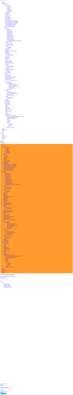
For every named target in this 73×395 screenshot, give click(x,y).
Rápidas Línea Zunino (10, 36)
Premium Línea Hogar (11, 87)
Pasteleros (6, 14)
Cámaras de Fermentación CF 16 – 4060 (10, 24)
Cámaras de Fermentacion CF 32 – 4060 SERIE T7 (11, 22)
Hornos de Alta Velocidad (8, 17)
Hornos (5, 4)
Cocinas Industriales (8, 104)
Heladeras (6, 96)
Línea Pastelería (9, 47)
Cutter (6, 112)
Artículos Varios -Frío (8, 101)
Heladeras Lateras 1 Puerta (10, 97)
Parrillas (8, 122)
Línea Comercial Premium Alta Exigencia (14, 86)
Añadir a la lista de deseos (3, 383)
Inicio (1, 276)
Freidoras (6, 105)
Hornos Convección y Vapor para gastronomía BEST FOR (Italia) (15, 116)
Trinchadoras (7, 49)
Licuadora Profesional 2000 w (11, 118)
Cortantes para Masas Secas (4, 387)
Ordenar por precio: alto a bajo (8, 287)
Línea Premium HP (9, 6)
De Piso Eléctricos (7, 5)
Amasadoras (7, 28)
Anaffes (6, 106)
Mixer (6, 110)
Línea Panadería (9, 46)
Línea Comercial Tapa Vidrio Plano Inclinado (12, 93)
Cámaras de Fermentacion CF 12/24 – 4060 (11, 23)
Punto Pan (3, 2)
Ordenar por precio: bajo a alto (8, 286)
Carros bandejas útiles (5, 276)
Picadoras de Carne (8, 114)
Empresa (3, 128)
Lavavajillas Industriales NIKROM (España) (12, 117)
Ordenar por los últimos (7, 285)
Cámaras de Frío (7, 100)
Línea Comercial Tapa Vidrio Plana (11, 92)
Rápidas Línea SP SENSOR (10, 35)
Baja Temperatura (9, 89)
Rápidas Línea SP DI (9, 31)
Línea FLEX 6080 (9, 9)
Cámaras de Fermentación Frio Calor (10, 25)
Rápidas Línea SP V (9, 34)
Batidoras (6, 42)
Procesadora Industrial (8, 111)
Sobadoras (6, 45)
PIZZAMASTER (9, 10)
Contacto (3, 131)
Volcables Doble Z (9, 41)
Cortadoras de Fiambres (8, 109)
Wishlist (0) (1, 140)
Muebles (3, 130)
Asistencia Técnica (4, 129)
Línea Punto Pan (7, 16)
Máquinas (5, 27)
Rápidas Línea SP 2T (9, 30)
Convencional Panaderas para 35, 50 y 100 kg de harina (14, 40)
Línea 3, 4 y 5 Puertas (11, 88)
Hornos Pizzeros (7, 103)
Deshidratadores (7, 18)
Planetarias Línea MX (10, 43)
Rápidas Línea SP (9, 29)
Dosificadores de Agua (10, 38)
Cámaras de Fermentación (7, 19)
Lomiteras (8, 126)
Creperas (8, 119)
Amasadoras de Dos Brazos (10, 37)
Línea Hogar (8, 91)
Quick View (1, 385)
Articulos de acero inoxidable (11, 276)
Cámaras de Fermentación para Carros (10, 26)
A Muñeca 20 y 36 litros (10, 44)
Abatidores (6, 99)
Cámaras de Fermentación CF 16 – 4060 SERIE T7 (11, 21)
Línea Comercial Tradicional (12, 85)
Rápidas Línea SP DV (10, 33)
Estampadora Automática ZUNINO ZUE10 (11, 50)
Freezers (6, 90)
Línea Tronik (8, 7)
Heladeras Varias (9, 98)
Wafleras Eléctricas (7, 108)
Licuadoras (6, 113)
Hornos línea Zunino (8, 15)
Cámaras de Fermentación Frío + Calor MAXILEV (11, 20)
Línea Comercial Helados (10, 94)
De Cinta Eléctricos (7, 13)
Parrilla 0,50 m (10, 123)
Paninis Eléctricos (7, 107)
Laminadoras (7, 48)
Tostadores (8, 121)
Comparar (1, 384)
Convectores (7, 12)
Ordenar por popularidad (7, 284)
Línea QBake (8, 8)
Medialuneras (7, 51)
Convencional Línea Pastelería (11, 39)
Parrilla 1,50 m (10, 125)
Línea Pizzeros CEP (9, 11)
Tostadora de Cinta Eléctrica (11, 127)
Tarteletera (8, 120)
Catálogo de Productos (5, 3)
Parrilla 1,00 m (10, 124)
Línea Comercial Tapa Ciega (10, 95)
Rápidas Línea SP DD (10, 32)
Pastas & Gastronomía (7, 102)
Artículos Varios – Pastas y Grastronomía (10, 115)
